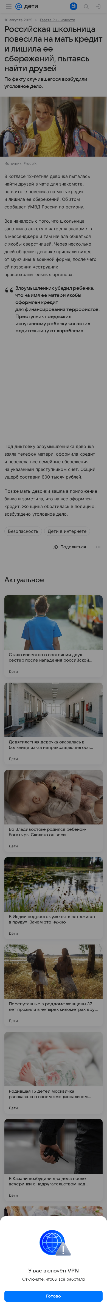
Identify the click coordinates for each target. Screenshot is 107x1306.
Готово (53, 1296)
